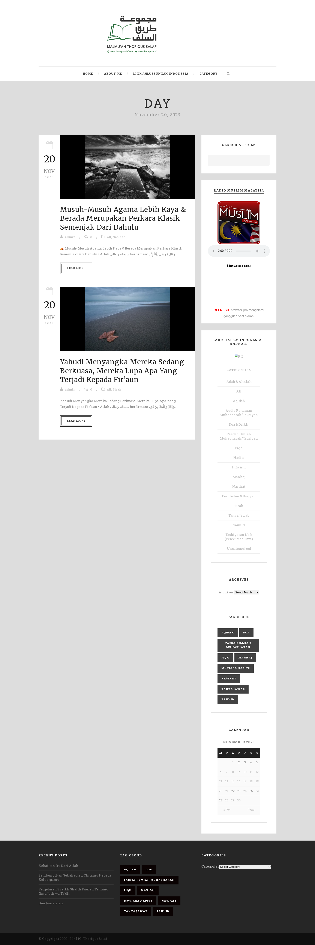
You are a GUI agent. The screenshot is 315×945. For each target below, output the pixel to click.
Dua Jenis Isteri (51, 903)
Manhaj (238, 477)
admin (70, 237)
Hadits (238, 458)
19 (257, 781)
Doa (246, 632)
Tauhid (239, 525)
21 (226, 791)
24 (245, 791)
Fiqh (239, 448)
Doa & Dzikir (239, 424)
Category (208, 74)
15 (232, 781)
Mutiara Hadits (235, 668)
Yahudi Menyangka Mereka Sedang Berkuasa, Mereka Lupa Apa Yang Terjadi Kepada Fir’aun (122, 371)
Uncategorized (239, 549)
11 (251, 772)
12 (257, 772)
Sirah (117, 389)
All (109, 237)
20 (220, 791)
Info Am (239, 467)
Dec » (251, 809)
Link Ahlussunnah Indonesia (160, 74)
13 (220, 781)
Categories (238, 370)
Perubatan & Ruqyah (239, 496)
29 (233, 800)
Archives (226, 592)
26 (257, 791)
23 (238, 791)
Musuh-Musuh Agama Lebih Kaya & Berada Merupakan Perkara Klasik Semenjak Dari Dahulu (123, 218)
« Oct (226, 809)
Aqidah (239, 401)
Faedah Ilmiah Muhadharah (238, 645)
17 (244, 781)
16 (238, 781)
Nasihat (119, 237)
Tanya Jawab (238, 515)
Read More (76, 268)
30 (239, 800)
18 (251, 781)
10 (245, 772)
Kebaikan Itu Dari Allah (58, 866)
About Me (113, 74)
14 (226, 781)
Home (88, 74)
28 (226, 800)
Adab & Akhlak (239, 382)
